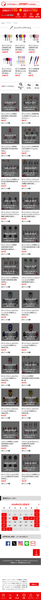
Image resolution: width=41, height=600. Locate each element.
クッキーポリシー (11, 589)
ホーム (3, 23)
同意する (34, 584)
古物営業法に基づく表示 (24, 562)
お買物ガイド (13, 562)
